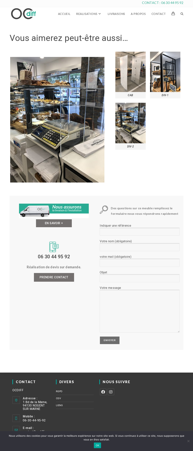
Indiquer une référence (115, 225)
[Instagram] (111, 392)
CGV (58, 398)
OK (97, 445)
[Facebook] (103, 392)
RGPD (59, 391)
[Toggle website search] (182, 14)
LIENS (59, 405)
